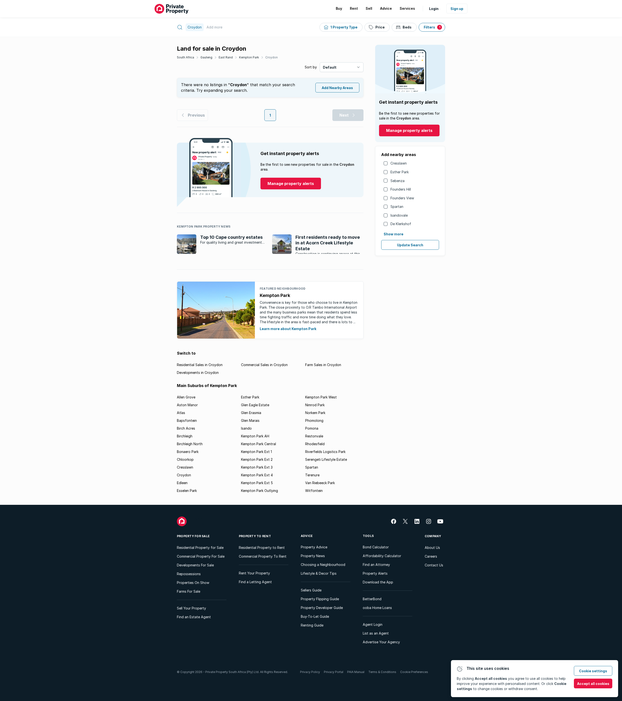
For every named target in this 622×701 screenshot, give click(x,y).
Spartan (396, 206)
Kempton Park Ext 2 (257, 459)
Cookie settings (593, 671)
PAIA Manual (355, 672)
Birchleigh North (190, 444)
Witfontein (314, 491)
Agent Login (372, 624)
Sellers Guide (311, 590)
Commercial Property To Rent (262, 556)
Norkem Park (315, 413)
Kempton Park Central (258, 444)
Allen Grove (186, 397)
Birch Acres (186, 428)
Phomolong (314, 420)
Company (433, 536)
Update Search (410, 245)
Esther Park (399, 172)
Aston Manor (187, 405)
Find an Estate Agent (194, 617)
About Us (432, 547)
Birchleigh (184, 436)
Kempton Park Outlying (259, 491)
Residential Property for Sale (200, 547)
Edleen (182, 483)
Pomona (311, 428)
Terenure (312, 475)
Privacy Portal (333, 672)
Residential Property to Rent (262, 547)
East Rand (226, 57)
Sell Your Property (191, 608)
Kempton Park (249, 57)
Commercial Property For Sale (201, 556)
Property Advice (314, 547)
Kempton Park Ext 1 (256, 452)
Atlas (181, 413)
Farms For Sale (188, 591)
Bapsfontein (187, 420)
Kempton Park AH (255, 436)
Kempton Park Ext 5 (257, 483)
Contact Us (434, 565)
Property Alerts (375, 573)
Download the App (378, 582)
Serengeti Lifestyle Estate (326, 459)
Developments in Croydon (198, 372)
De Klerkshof (400, 224)
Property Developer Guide (322, 608)
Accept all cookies (593, 684)
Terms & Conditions (382, 672)
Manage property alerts (409, 130)
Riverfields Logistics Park (325, 452)
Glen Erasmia (251, 413)
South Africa (185, 57)
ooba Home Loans (377, 608)
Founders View (402, 198)
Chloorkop (185, 459)
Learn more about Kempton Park (288, 329)
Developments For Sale (195, 565)
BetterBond (372, 599)
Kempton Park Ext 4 (257, 475)
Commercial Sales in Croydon (264, 365)
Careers (431, 556)
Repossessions (189, 574)
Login (434, 9)
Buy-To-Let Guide (315, 616)
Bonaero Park (188, 452)
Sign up (456, 9)
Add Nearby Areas (337, 88)
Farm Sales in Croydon (323, 365)
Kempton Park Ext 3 (257, 467)
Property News (313, 556)
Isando (246, 428)
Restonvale (314, 436)
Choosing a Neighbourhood (323, 565)
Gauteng (206, 57)
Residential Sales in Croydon (200, 365)
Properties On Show (193, 583)
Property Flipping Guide (320, 599)
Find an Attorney (376, 565)
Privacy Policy (310, 672)
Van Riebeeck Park (320, 483)
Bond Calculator (376, 547)
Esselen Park (187, 491)
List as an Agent (376, 633)
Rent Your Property (254, 573)
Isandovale (399, 215)
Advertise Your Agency (381, 642)
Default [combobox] (330, 67)
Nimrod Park (315, 405)
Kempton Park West (321, 397)
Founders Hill (400, 189)
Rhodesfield (315, 444)
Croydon (271, 57)
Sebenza (397, 181)
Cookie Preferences (414, 672)
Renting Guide (312, 625)
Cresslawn (398, 163)
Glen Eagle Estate (255, 405)
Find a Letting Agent (255, 582)
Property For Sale (193, 536)
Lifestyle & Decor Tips (319, 573)
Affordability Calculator (382, 556)
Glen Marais (250, 420)
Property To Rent (255, 536)
